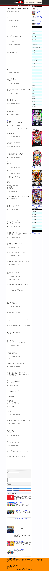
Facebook (13, 490)
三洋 (33, 82)
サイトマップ (35, 5)
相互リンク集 (40, 5)
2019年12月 (33, 227)
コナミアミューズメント (35, 47)
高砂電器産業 (34, 106)
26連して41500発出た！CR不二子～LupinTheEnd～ (21, 541)
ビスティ (33, 69)
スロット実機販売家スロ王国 (36, 233)
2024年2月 (33, 214)
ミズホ (33, 74)
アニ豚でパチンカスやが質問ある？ (19, 549)
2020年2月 (33, 224)
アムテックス (34, 42)
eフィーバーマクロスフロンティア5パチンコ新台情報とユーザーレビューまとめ (37, 128)
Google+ (25, 490)
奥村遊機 (33, 87)
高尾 (33, 104)
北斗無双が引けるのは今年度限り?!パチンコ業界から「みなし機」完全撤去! (38, 21)
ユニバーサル (34, 79)
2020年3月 (33, 222)
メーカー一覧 (24, 5)
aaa (32, 31)
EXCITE (33, 36)
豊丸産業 (33, 101)
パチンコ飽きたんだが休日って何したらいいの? (20, 510)
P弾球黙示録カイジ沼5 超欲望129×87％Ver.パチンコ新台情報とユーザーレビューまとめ (37, 206)
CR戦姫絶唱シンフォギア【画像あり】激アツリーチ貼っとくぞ (38, 12)
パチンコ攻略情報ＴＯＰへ (10, 5)
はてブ (13, 488)
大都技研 (33, 85)
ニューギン (33, 66)
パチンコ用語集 (30, 5)
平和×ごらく (34, 90)
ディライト (33, 63)
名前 (8, 471)
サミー (33, 50)
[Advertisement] (19, 63)
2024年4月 (33, 211)
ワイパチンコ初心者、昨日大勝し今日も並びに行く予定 (21, 518)
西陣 (33, 98)
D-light (33, 33)
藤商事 (33, 96)
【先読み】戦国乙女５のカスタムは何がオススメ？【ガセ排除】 (38, 9)
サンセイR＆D (34, 58)
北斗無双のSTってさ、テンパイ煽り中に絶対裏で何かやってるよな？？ (38, 24)
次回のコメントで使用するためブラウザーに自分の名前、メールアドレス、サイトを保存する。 (18, 475)
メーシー (33, 77)
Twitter (25, 488)
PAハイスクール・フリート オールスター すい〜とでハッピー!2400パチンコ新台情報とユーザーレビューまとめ (37, 167)
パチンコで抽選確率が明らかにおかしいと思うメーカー (38, 17)
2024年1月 (33, 216)
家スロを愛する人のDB (35, 236)
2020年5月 (33, 219)
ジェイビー (33, 60)
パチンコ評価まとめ (18, 5)
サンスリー (33, 55)
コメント (9, 477)
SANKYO (33, 39)
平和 (33, 88)
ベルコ (33, 71)
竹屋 (33, 93)
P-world (33, 232)
